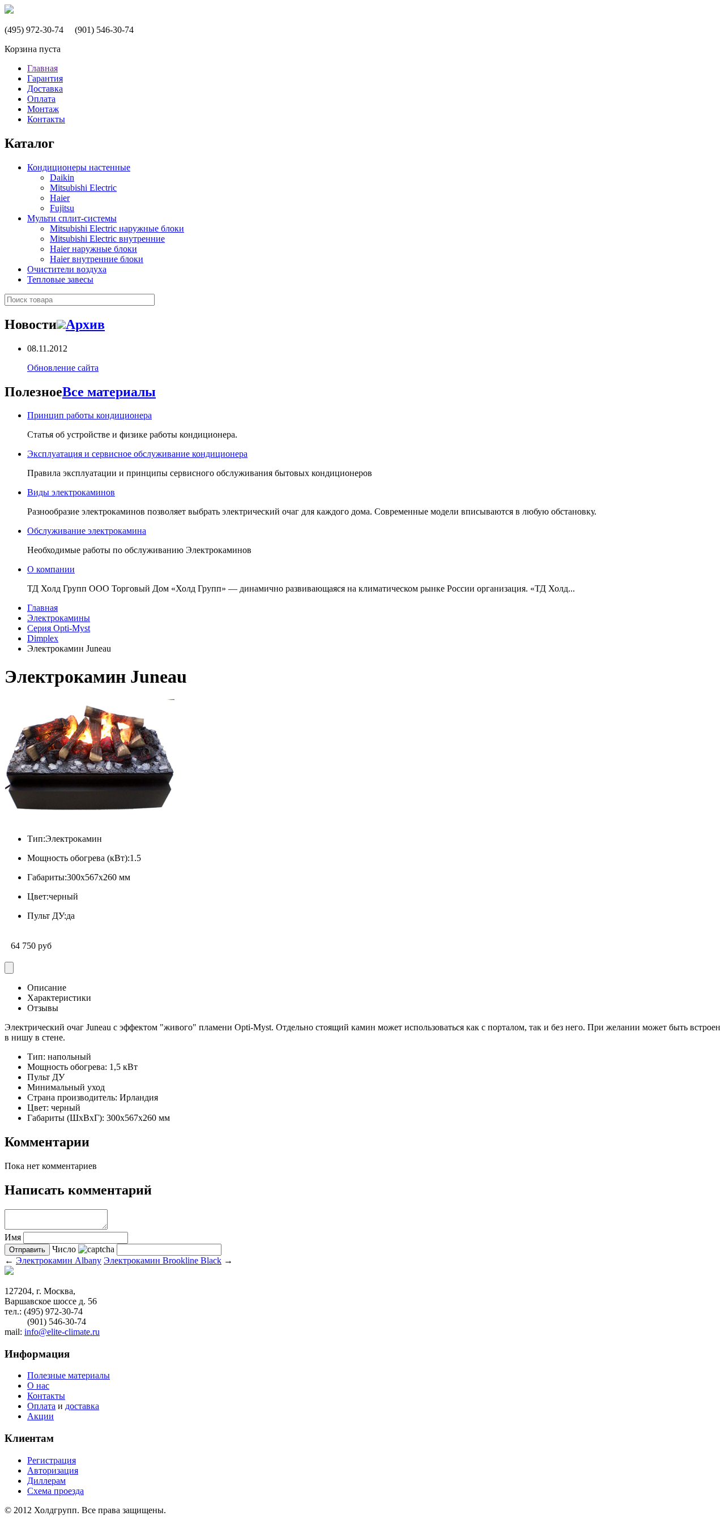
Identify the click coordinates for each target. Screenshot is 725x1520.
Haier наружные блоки (93, 249)
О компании (51, 569)
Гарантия (45, 78)
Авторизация (52, 1470)
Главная (42, 68)
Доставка (45, 88)
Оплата (41, 99)
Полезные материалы (68, 1375)
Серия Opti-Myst (58, 628)
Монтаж (43, 109)
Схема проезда (55, 1491)
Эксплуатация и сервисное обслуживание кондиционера (137, 454)
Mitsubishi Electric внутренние (107, 238)
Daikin (62, 177)
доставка (82, 1406)
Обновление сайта (63, 367)
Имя (13, 1237)
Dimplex (42, 638)
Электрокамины (58, 618)
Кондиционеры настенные (78, 167)
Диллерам (46, 1480)
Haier (60, 198)
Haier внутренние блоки (96, 259)
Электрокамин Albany (58, 1260)
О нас (38, 1385)
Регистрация (51, 1460)
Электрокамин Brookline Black (162, 1260)
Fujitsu (62, 208)
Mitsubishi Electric (83, 187)
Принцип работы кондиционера (89, 415)
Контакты (46, 119)
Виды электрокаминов (71, 492)
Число (64, 1249)
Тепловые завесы (60, 279)
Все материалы (109, 391)
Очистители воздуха (66, 269)
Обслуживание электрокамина (86, 531)
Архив (85, 324)
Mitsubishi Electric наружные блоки (117, 228)
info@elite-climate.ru (62, 1332)
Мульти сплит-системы (72, 218)
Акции (40, 1416)
